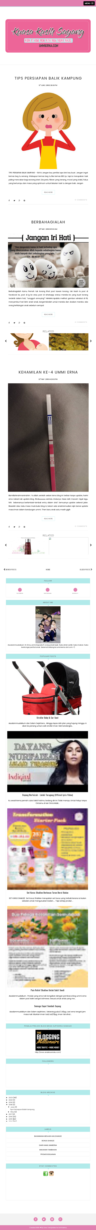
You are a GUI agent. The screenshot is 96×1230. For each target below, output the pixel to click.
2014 (10, 1121)
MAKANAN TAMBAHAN (48, 1150)
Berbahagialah (48, 222)
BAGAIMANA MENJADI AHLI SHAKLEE (48, 1136)
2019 (10, 1102)
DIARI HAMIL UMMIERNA (48, 1145)
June (12, 1107)
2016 (10, 1116)
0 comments (81, 200)
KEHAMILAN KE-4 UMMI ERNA (48, 372)
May (12, 1112)
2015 (10, 1119)
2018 (10, 1104)
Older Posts (85, 569)
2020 (11, 1100)
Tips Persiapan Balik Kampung (48, 78)
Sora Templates (50, 1227)
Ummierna (62, 1227)
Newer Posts (11, 569)
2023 (11, 1097)
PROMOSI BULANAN (48, 1154)
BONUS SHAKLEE (48, 1140)
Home (48, 569)
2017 (10, 1114)
